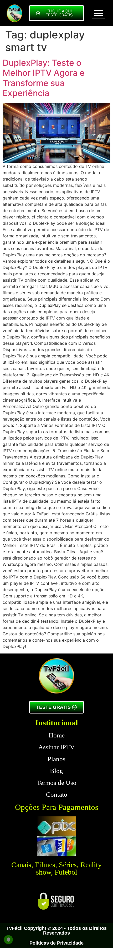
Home (57, 735)
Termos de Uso (56, 782)
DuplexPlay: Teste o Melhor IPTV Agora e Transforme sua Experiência (44, 78)
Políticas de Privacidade (56, 943)
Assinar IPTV (56, 747)
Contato (56, 794)
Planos (56, 758)
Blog (56, 770)
